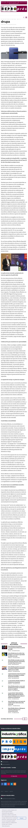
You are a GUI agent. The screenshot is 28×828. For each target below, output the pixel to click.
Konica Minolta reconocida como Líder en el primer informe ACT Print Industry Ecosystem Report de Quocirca (16, 661)
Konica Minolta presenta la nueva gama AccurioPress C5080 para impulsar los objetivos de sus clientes (16, 668)
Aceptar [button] (21, 818)
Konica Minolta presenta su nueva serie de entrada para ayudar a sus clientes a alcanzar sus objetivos (16, 688)
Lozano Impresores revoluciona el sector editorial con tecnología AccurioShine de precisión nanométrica (16, 675)
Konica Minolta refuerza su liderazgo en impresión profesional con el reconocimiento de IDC (16, 710)
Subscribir (14, 776)
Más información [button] (6, 825)
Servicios (11, 791)
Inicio (2, 791)
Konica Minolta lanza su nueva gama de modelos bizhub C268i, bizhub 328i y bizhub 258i (16, 703)
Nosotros (6, 791)
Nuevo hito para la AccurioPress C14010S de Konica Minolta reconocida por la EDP (16, 648)
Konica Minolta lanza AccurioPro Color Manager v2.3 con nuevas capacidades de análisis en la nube (16, 655)
